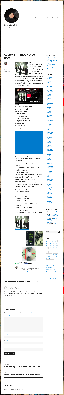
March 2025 (49, 99)
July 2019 (49, 188)
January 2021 (49, 164)
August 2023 (49, 124)
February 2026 (50, 85)
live (47, 265)
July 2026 (49, 78)
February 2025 (50, 100)
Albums (31, 17)
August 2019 (49, 187)
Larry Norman (54, 263)
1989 (47, 249)
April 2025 (49, 98)
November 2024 (50, 104)
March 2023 (49, 130)
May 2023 (49, 128)
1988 (56, 247)
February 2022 (50, 147)
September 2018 (50, 201)
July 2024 (49, 110)
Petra (54, 269)
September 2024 (50, 107)
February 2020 (50, 179)
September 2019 (50, 185)
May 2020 (49, 175)
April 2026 (49, 82)
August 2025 (49, 93)
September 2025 (50, 91)
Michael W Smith (49, 267)
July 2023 (49, 125)
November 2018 (50, 198)
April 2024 (49, 113)
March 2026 (49, 83)
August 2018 (49, 202)
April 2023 (49, 129)
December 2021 (50, 150)
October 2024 (49, 106)
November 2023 (50, 120)
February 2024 (50, 116)
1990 (5, 71)
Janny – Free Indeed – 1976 (52, 60)
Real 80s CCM (10, 25)
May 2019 (49, 191)
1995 (53, 252)
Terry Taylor (48, 278)
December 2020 (50, 166)
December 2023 (50, 119)
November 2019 (50, 183)
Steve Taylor (55, 276)
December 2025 (50, 87)
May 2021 (49, 159)
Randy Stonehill (56, 271)
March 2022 (49, 146)
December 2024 (50, 103)
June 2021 (49, 158)
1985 (47, 247)
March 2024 (49, 115)
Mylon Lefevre (49, 269)
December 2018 (50, 197)
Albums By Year (38, 17)
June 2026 (49, 80)
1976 (56, 241)
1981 (47, 245)
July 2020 (49, 172)
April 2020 (49, 176)
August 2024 (49, 108)
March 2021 (49, 162)
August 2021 (49, 155)
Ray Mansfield (7, 66)
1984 (56, 245)
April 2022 (49, 145)
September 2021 (50, 154)
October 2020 (49, 168)
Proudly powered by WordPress (17, 389)
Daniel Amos (54, 256)
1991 (53, 249)
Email (6, 340)
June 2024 (49, 111)
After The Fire (49, 254)
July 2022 (49, 141)
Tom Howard (54, 278)
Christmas (48, 256)
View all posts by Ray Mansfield (26, 271)
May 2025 (49, 97)
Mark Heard (51, 265)
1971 (47, 241)
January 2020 (49, 180)
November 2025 (50, 89)
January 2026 (49, 86)
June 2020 (49, 174)
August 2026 (49, 77)
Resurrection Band (50, 273)
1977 (47, 243)
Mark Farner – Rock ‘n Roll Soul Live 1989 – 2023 (53, 216)
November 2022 (50, 136)
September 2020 (50, 170)
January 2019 (49, 196)
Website (6, 346)
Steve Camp (48, 276)
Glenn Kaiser (56, 260)
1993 (47, 252)
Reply (6, 298)
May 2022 (49, 144)
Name (6, 334)
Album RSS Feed (55, 17)
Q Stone (8, 71)
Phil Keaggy (48, 271)
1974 (50, 241)
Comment (7, 315)
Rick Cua (57, 273)
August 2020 (49, 171)
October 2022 (49, 137)
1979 (53, 243)
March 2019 (49, 193)
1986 (50, 247)
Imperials (48, 263)
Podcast (48, 17)
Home (25, 17)
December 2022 (50, 134)
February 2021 (50, 163)
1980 (56, 243)
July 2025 (49, 94)
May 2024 (49, 112)
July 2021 (48, 157)
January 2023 (49, 133)
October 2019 (49, 184)
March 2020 (49, 178)
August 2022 (49, 140)
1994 (50, 252)
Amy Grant (55, 254)
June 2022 (49, 142)
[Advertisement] (32, 44)
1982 (50, 245)
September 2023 (50, 123)
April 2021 (49, 161)
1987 (53, 247)
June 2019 (49, 189)
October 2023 (49, 121)
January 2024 (49, 117)
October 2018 (49, 200)
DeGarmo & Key (49, 260)
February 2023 (50, 132)
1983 (53, 245)
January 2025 (49, 102)
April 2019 (49, 192)
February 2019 (50, 195)
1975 (53, 241)
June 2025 (49, 95)
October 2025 (49, 90)
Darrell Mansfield (49, 258)
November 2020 (50, 167)
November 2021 (50, 151)
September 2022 (50, 138)
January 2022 (49, 149)
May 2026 (49, 81)
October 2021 (49, 153)
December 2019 (50, 181)
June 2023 (49, 127)
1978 (50, 243)
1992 (56, 249)
